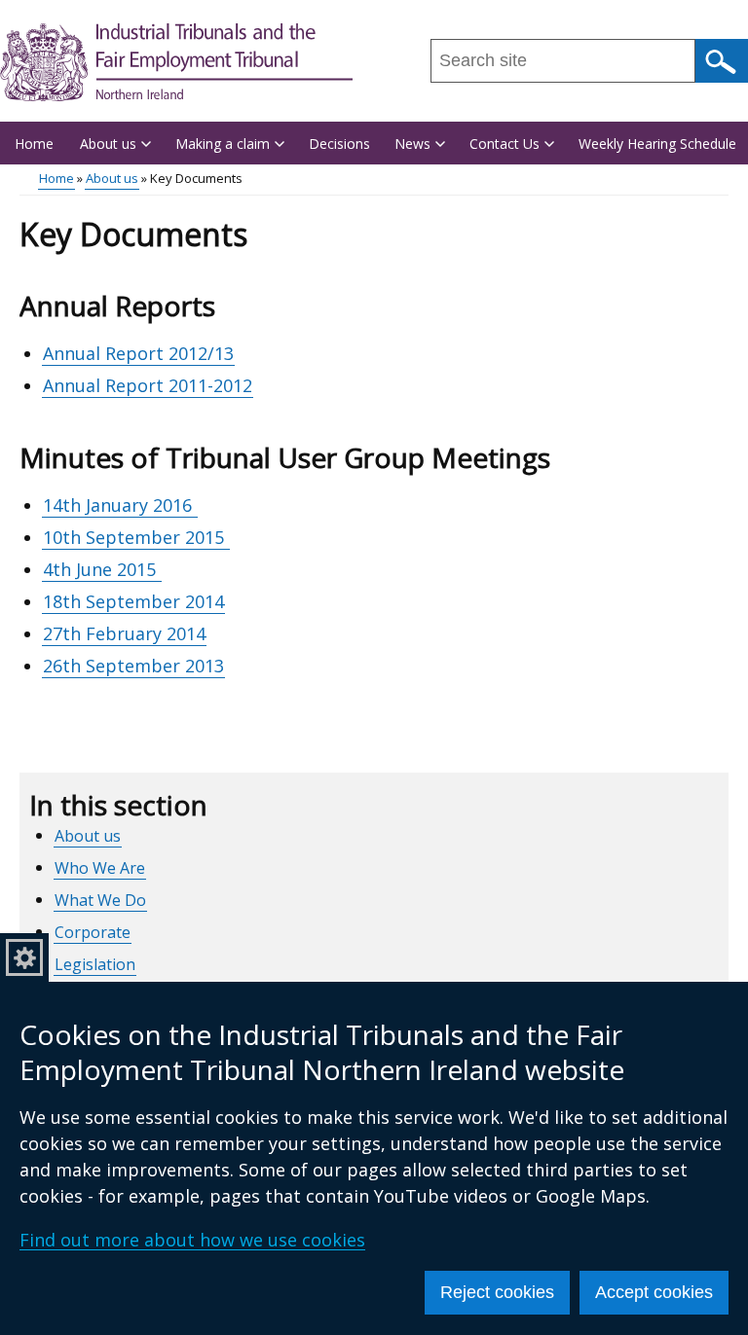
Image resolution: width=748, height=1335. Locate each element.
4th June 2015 (102, 569)
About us (112, 178)
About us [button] (108, 143)
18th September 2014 (133, 601)
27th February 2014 (124, 633)
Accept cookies (654, 1292)
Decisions (339, 143)
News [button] (412, 143)
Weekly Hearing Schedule (657, 143)
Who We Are (100, 868)
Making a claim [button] (222, 143)
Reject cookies (497, 1292)
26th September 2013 (133, 665)
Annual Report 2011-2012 (147, 385)
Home (34, 143)
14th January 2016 (120, 505)
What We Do (100, 900)
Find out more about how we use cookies (192, 1239)
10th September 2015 (136, 537)
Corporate (93, 932)
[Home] (176, 62)
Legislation (95, 964)
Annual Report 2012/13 (138, 353)
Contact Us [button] (504, 143)
